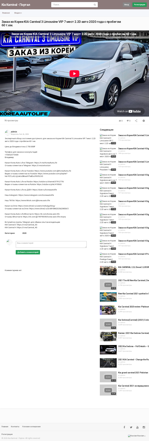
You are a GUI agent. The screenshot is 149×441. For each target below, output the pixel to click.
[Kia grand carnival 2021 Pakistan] (108, 376)
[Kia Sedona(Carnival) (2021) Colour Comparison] (108, 324)
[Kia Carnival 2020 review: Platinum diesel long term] (108, 310)
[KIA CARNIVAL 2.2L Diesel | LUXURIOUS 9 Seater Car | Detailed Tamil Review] (108, 270)
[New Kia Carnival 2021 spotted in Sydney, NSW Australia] (108, 297)
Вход (126, 5)
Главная (6, 13)
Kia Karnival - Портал (16, 5)
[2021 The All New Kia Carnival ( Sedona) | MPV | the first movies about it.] (108, 284)
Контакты (15, 427)
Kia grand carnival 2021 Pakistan (133, 372)
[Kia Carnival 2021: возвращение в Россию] (108, 390)
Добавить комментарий (27, 252)
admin (14, 132)
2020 (24, 233)
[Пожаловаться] (143, 121)
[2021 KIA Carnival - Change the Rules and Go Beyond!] (108, 363)
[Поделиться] (136, 121)
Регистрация (139, 5)
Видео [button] (17, 13)
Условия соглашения (31, 427)
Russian (140, 436)
